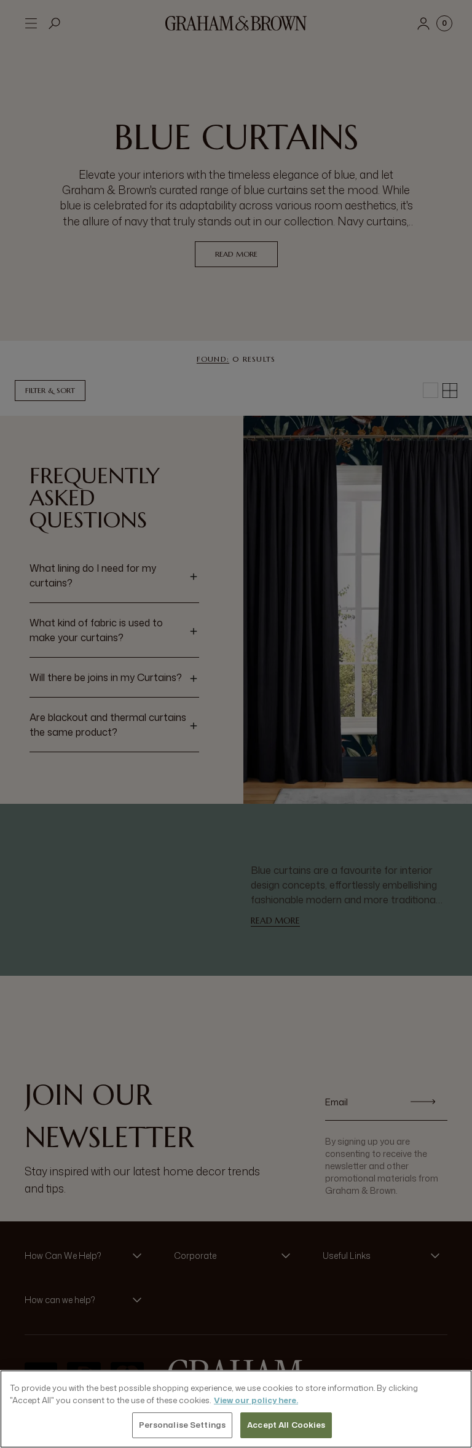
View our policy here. (256, 1400)
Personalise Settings (182, 1424)
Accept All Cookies (286, 1424)
